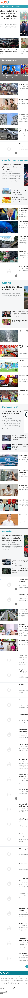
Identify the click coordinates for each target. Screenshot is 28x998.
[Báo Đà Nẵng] (4, 542)
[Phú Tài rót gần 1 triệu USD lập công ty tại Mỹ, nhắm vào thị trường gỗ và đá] (6, 191)
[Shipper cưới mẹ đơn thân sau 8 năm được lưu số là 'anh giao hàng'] (9, 104)
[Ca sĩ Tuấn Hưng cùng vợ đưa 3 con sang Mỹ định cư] (9, 690)
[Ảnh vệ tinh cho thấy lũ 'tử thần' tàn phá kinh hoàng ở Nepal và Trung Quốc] (9, 43)
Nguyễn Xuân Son (20, 980)
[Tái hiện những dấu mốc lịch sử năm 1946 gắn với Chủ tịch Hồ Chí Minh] (9, 351)
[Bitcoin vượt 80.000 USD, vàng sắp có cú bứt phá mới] (9, 854)
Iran (20, 982)
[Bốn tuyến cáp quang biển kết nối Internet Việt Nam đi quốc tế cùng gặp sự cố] (9, 705)
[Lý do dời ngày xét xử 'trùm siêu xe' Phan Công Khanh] (9, 490)
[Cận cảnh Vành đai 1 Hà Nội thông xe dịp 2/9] (9, 615)
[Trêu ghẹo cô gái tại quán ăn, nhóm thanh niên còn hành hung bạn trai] (9, 89)
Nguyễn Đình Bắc (4, 983)
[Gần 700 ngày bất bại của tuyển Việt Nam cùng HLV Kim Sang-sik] (11, 69)
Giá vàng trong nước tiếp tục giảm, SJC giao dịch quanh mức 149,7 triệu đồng (19, 199)
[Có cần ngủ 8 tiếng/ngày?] (9, 899)
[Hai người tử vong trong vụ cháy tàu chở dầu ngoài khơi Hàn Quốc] (9, 720)
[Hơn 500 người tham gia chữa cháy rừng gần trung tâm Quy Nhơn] (9, 227)
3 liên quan (20, 565)
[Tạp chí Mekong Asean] (20, 746)
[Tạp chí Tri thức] (22, 79)
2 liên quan (19, 316)
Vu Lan (23, 982)
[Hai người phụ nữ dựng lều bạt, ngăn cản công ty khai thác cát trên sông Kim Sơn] (9, 660)
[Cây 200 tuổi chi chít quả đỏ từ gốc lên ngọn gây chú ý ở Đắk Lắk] (6, 322)
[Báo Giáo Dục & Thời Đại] (20, 392)
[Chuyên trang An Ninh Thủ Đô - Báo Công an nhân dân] (20, 596)
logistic (2, 980)
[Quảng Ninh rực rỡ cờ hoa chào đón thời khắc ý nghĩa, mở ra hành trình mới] (9, 585)
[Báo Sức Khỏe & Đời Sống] (20, 519)
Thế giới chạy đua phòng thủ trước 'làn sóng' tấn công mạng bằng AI (11, 414)
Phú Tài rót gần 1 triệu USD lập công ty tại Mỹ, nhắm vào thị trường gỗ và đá (19, 191)
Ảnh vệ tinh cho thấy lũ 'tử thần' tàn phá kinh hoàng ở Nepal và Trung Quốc (9, 51)
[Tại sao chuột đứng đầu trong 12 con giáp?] (9, 381)
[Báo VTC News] (21, 86)
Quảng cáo (2, 993)
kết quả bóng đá (4, 978)
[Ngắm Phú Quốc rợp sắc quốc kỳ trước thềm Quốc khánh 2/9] (9, 460)
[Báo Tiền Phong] (22, 55)
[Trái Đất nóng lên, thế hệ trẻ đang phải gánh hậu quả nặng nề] (9, 958)
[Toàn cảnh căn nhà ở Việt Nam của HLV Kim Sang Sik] (9, 149)
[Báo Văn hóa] (20, 583)
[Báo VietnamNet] (20, 238)
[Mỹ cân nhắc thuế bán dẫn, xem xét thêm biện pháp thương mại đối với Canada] (9, 779)
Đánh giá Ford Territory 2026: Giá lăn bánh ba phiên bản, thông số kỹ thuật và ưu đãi (12, 538)
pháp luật (10, 983)
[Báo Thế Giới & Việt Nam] (20, 212)
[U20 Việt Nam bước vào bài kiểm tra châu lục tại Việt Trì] (9, 366)
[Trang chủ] (4, 2)
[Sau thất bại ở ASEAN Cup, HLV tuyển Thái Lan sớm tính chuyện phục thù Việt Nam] (9, 735)
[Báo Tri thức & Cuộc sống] (13, 441)
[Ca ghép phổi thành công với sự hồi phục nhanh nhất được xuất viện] (9, 645)
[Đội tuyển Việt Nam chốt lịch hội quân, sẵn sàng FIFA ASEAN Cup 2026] (9, 396)
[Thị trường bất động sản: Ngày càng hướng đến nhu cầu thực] (9, 119)
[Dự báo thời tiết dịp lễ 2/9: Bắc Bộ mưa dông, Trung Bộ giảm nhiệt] (9, 750)
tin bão (15, 983)
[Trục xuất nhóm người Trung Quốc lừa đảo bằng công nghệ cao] (9, 505)
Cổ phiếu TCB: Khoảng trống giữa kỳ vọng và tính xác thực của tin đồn (12, 167)
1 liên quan (20, 194)
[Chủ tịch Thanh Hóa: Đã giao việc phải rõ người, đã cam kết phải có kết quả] (9, 884)
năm (18, 983)
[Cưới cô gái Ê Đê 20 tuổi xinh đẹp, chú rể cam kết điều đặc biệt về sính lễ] (6, 314)
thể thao (15, 978)
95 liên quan (10, 418)
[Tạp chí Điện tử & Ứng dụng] (13, 449)
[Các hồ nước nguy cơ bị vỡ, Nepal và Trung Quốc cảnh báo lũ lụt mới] (9, 242)
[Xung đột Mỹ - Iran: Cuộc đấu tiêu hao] (9, 928)
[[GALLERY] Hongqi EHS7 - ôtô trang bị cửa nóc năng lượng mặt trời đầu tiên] (6, 438)
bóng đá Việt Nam (24, 983)
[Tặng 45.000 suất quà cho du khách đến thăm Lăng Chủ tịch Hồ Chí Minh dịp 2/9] (9, 675)
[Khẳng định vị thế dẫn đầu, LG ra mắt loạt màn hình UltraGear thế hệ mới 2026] (6, 447)
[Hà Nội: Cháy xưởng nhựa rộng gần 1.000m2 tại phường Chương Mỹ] (9, 256)
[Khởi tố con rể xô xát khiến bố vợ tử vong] (9, 869)
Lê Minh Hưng (13, 980)
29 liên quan (10, 171)
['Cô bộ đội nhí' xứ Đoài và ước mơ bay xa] (9, 764)
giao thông (11, 978)
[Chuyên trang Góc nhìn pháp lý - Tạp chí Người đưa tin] (20, 146)
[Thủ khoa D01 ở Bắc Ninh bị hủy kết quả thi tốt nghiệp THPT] (9, 839)
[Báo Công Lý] (20, 866)
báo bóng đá (3, 982)
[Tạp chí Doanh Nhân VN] (3, 171)
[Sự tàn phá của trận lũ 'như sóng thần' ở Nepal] (9, 271)
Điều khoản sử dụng (3, 991)
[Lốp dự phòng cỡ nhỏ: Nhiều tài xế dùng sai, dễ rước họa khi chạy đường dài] (6, 571)
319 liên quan (12, 542)
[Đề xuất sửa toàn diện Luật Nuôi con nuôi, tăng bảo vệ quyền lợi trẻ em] (9, 520)
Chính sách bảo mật (3, 992)
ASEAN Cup (7, 980)
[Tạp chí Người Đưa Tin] (20, 836)
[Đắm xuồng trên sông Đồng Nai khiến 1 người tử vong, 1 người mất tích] (9, 824)
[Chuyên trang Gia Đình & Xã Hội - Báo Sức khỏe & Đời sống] (20, 133)
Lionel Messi (21, 978)
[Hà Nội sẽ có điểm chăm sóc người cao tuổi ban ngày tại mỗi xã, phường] (9, 914)
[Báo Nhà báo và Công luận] (2, 55)
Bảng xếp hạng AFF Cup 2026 (12, 982)
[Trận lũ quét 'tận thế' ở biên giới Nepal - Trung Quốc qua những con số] (9, 336)
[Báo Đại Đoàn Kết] (20, 116)
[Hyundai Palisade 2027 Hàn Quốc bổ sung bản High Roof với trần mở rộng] (6, 562)
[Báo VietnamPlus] (2, 21)
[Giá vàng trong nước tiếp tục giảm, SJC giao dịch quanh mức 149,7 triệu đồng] (6, 200)
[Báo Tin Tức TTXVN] (20, 333)
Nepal (26, 978)
